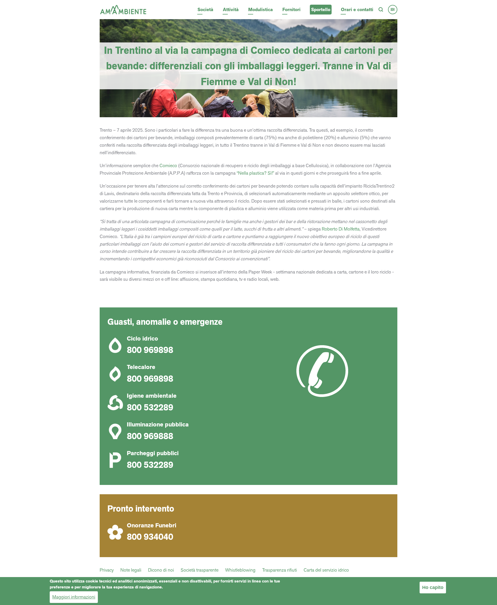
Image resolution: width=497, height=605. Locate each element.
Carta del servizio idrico (326, 570)
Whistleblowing (240, 570)
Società (205, 9)
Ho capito (432, 587)
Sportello (320, 9)
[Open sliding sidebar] (392, 9)
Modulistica (260, 9)
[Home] (123, 9)
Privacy (107, 570)
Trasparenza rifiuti (279, 570)
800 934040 (150, 536)
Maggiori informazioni (73, 597)
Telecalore (141, 367)
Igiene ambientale (152, 396)
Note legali (130, 570)
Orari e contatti (357, 9)
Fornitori (291, 9)
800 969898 (150, 349)
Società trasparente (199, 570)
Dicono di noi (161, 570)
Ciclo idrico (142, 339)
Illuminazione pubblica (158, 424)
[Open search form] (380, 9)
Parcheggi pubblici (153, 453)
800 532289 (150, 407)
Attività (231, 9)
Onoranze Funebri (151, 525)
